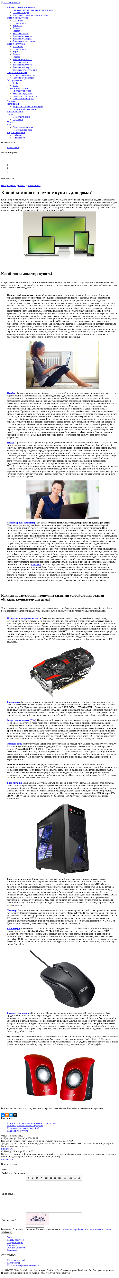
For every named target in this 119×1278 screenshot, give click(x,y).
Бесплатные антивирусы (25, 96)
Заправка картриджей (13, 102)
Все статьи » (13, 147)
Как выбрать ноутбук (17, 1131)
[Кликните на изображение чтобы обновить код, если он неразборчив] (37, 1224)
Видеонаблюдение (16, 132)
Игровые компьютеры (24, 75)
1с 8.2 (15, 83)
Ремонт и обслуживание (25, 109)
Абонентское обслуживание (21, 7)
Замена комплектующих (25, 41)
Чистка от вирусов (22, 91)
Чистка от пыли (20, 33)
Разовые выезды (21, 12)
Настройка (18, 20)
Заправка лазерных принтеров (28, 106)
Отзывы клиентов (16, 1247)
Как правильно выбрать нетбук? (23, 1128)
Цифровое (18, 135)
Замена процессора (22, 36)
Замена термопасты (22, 59)
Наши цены (13, 1245)
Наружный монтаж (22, 130)
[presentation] (28, 1178)
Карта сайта (13, 1262)
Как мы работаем (15, 1240)
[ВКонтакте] (3, 1115)
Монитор (12, 910)
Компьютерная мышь (18, 1013)
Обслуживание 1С (16, 80)
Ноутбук (11, 393)
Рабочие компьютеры (23, 77)
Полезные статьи (15, 1260)
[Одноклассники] (7, 1115)
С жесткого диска (21, 117)
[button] (28, 1177)
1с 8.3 (15, 85)
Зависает (17, 28)
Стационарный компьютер (21, 522)
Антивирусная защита (18, 88)
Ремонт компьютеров (17, 18)
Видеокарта (13, 702)
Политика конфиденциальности (23, 1265)
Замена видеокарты (22, 38)
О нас (10, 1237)
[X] (15, 1115)
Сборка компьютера (17, 72)
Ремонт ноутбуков (16, 44)
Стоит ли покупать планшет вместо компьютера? (31, 1123)
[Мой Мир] (11, 1115)
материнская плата (30, 618)
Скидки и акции (15, 1242)
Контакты (12, 1250)
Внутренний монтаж (23, 127)
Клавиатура (13, 928)
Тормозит (17, 25)
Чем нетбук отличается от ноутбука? (25, 1125)
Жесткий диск (14, 743)
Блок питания (14, 783)
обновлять (36, 564)
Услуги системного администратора (30, 15)
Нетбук (10, 442)
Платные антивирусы (23, 98)
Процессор (12, 618)
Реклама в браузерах (23, 93)
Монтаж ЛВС (11, 123)
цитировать (7, 1148)
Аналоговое (19, 137)
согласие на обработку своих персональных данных (86, 1229)
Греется (16, 31)
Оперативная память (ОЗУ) (21, 720)
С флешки (18, 119)
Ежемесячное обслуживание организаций (33, 10)
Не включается (20, 23)
